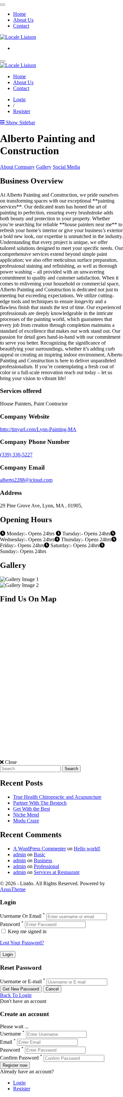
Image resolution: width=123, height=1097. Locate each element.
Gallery (43, 167)
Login (19, 99)
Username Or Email (20, 916)
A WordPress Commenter (39, 848)
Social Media (66, 167)
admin (19, 854)
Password (10, 924)
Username (10, 1034)
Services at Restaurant (56, 872)
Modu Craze (26, 820)
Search (71, 768)
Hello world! (87, 848)
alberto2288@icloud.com (26, 480)
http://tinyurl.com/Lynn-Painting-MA (38, 429)
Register (21, 111)
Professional (46, 866)
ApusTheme (13, 889)
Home (19, 14)
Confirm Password (19, 1058)
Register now (15, 1065)
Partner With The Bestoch (40, 803)
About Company (17, 167)
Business (43, 860)
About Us (23, 20)
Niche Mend (26, 814)
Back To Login (15, 995)
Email (6, 1042)
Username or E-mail (21, 982)
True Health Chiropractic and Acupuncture (57, 797)
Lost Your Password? (22, 942)
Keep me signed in (27, 931)
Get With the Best (31, 809)
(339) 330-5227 (16, 454)
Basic (39, 854)
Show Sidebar (20, 122)
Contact (21, 26)
